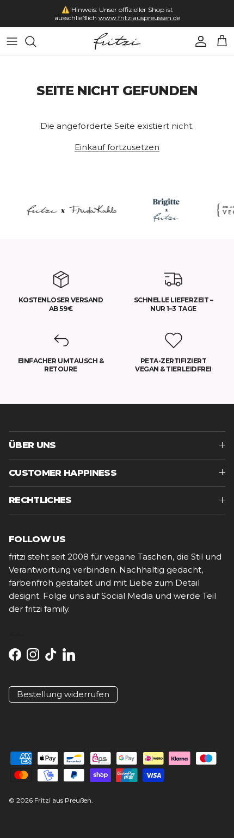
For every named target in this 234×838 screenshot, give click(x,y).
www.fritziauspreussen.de (139, 18)
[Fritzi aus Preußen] (117, 41)
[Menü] (12, 41)
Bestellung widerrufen (63, 694)
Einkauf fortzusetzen (117, 147)
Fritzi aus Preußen (62, 800)
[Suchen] (36, 41)
